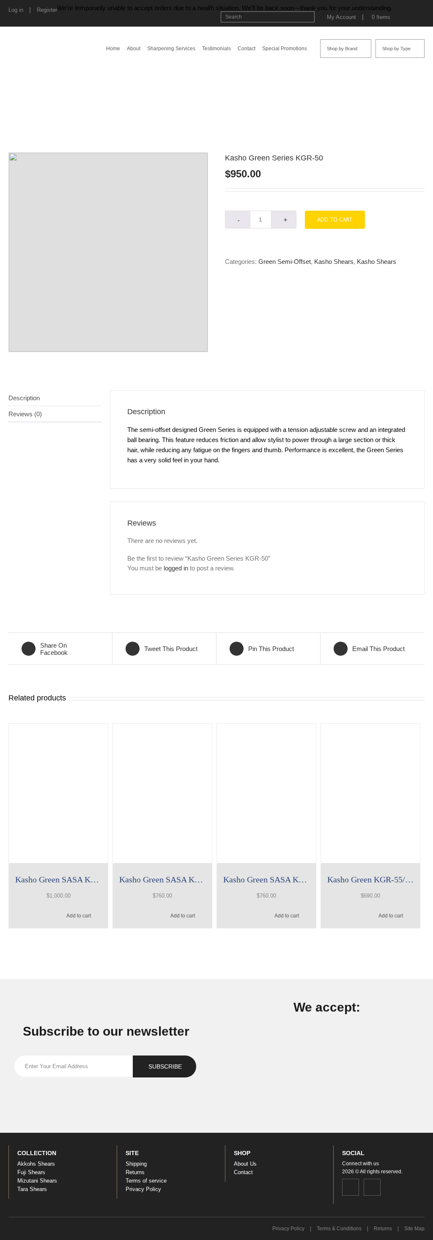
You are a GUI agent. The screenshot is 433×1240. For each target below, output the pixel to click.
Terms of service (146, 1181)
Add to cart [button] (78, 916)
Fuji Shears (31, 1172)
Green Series (296, 108)
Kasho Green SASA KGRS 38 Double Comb (266, 879)
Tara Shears (32, 1189)
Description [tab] (24, 398)
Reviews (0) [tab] (25, 414)
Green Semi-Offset (337, 108)
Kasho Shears (259, 108)
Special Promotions (284, 49)
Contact (246, 49)
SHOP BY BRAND (218, 108)
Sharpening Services (171, 49)
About (133, 49)
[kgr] (108, 252)
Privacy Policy (143, 1189)
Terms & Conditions (339, 1229)
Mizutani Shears (37, 1181)
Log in (15, 10)
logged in (176, 568)
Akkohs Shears (36, 1164)
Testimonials (216, 49)
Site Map (414, 1229)
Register (47, 10)
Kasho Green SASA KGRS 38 (162, 879)
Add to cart (335, 219)
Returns (135, 1172)
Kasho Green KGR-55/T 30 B (370, 879)
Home (113, 49)
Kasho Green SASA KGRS (58, 879)
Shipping (136, 1164)
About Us (245, 1164)
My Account (341, 17)
